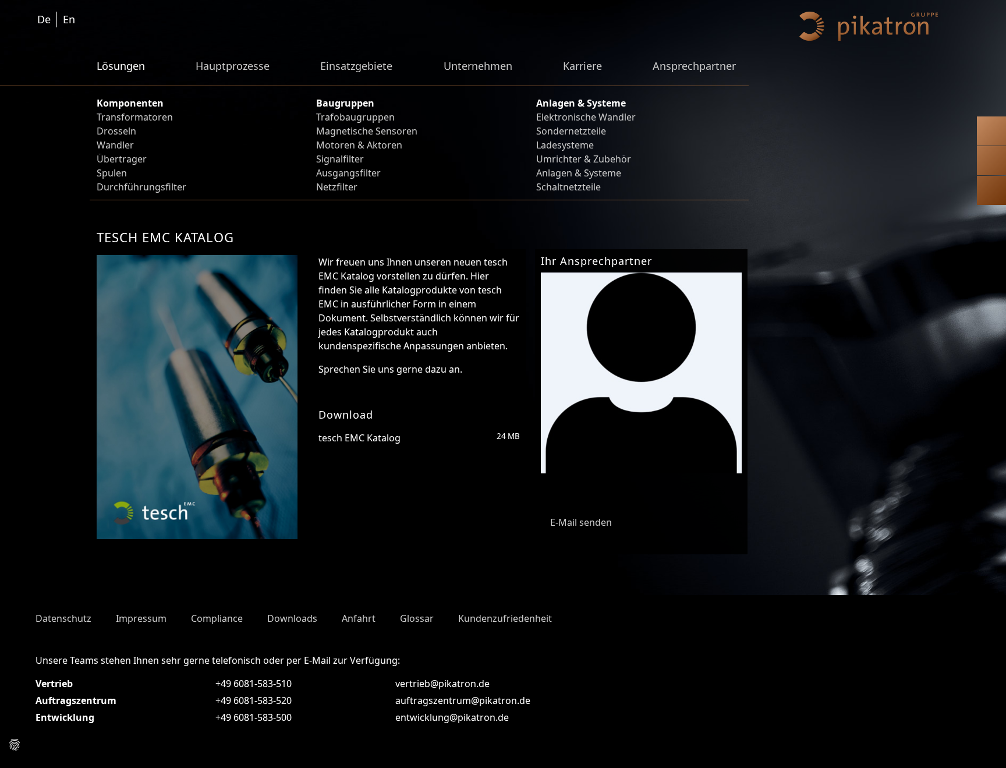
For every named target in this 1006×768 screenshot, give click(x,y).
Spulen (112, 173)
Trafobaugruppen (355, 117)
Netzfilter (336, 187)
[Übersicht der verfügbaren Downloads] (991, 163)
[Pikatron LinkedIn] (960, 615)
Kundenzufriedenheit (505, 618)
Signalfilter (340, 159)
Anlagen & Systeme (578, 173)
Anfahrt (359, 618)
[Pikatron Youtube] (945, 615)
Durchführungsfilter (141, 187)
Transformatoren (135, 117)
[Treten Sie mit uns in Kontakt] (991, 133)
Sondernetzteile (571, 131)
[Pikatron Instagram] (914, 615)
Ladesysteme (565, 145)
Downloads (292, 618)
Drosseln (116, 131)
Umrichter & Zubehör (583, 159)
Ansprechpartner (694, 66)
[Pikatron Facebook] (929, 615)
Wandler (115, 145)
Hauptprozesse (233, 66)
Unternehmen (478, 66)
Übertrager (122, 159)
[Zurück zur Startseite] (991, 192)
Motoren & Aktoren (359, 145)
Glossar (417, 618)
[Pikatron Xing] (975, 615)
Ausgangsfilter (348, 173)
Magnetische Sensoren (366, 131)
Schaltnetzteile (568, 187)
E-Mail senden (580, 522)
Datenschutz (63, 618)
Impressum (141, 618)
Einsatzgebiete (356, 66)
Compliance (217, 618)
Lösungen (121, 66)
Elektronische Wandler (586, 117)
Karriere (582, 66)
